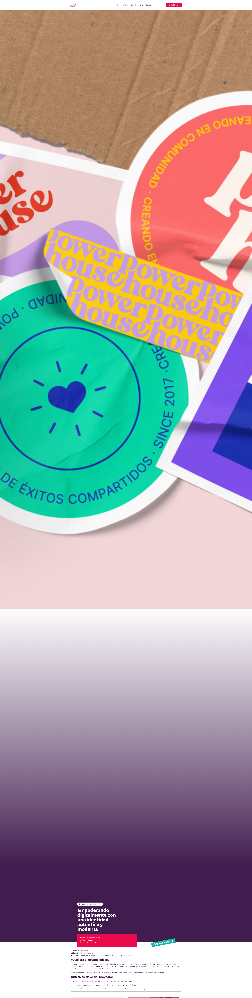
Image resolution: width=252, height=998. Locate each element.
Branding (84, 904)
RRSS (99, 904)
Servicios (134, 5)
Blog (141, 5)
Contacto (149, 5)
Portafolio (124, 5)
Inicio (117, 5)
